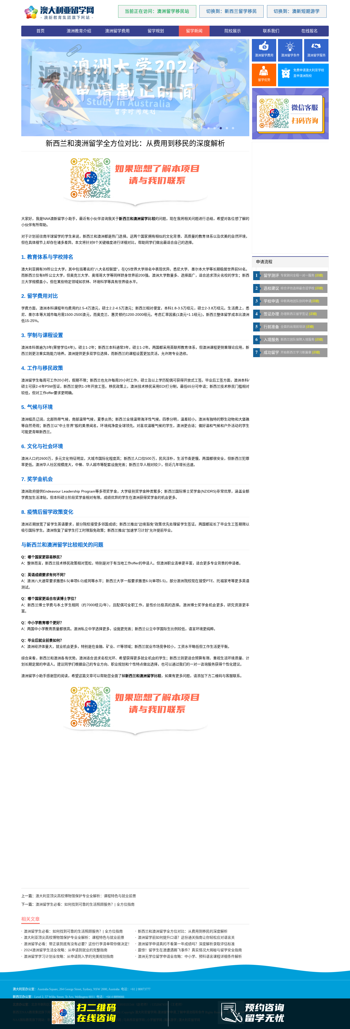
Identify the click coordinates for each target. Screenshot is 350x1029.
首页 (40, 31)
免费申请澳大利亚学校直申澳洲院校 (308, 73)
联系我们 (271, 31)
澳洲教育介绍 (79, 31)
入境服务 (271, 340)
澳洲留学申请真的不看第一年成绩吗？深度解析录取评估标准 (186, 944)
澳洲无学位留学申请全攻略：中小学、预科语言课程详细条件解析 (190, 956)
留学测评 (271, 275)
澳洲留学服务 (316, 55)
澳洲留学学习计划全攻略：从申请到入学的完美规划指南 (69, 956)
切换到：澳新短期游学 (297, 11)
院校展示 (232, 31)
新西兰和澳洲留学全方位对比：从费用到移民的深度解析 (183, 931)
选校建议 (271, 288)
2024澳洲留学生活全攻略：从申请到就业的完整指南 (65, 950)
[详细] (319, 275)
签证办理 (271, 314)
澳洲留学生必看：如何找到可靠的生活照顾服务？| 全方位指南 (85, 904)
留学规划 (156, 31)
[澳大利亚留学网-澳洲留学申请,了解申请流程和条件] (66, 13)
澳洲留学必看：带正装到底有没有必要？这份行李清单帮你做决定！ (77, 944)
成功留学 (271, 352)
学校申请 (271, 301)
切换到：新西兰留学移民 (231, 11)
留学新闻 (194, 31)
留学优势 (264, 80)
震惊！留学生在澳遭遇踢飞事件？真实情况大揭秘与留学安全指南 (190, 950)
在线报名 (309, 31)
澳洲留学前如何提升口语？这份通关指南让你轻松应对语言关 (186, 937)
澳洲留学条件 (290, 55)
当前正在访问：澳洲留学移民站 (157, 11)
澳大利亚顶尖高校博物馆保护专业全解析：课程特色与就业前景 (86, 896)
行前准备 (271, 327)
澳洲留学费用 (117, 31)
